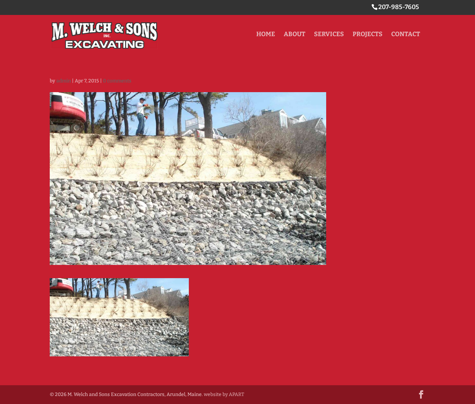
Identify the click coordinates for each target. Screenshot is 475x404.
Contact (405, 35)
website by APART (224, 394)
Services (329, 35)
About (294, 35)
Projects (368, 35)
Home (265, 35)
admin (63, 81)
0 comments (117, 81)
